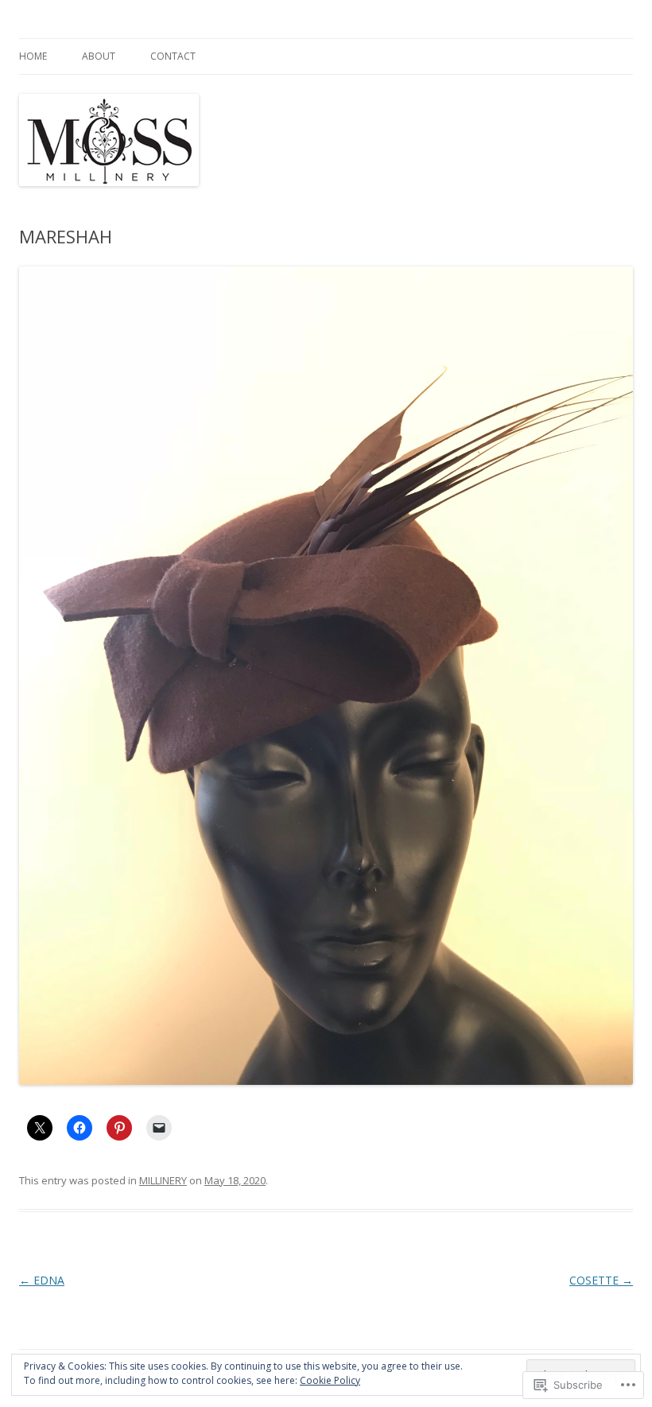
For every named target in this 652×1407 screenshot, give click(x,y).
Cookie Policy (330, 1380)
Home (33, 56)
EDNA (41, 1280)
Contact (173, 56)
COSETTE (601, 1280)
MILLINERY (163, 1180)
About (98, 56)
